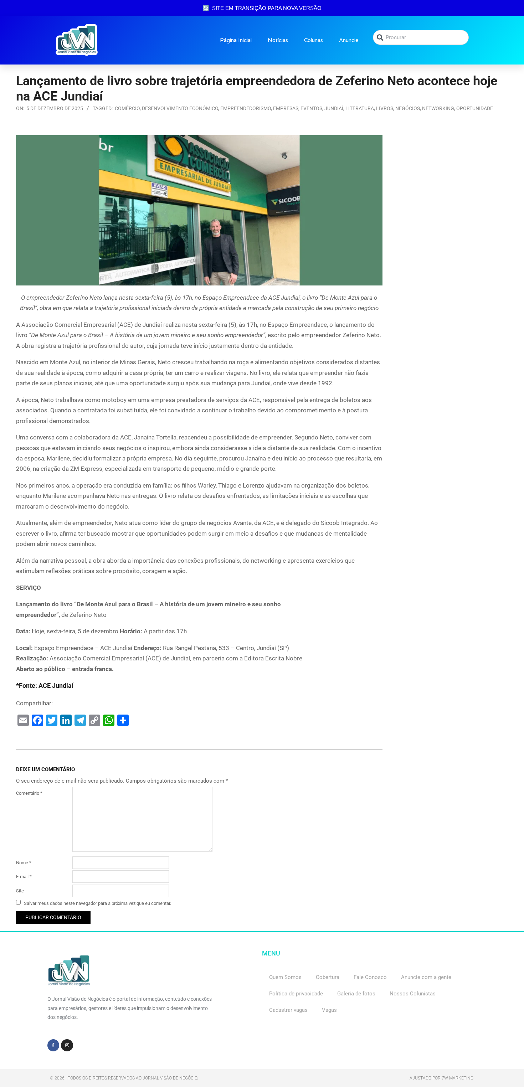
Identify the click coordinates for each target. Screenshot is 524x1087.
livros (384, 108)
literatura (359, 108)
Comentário (29, 793)
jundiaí (333, 108)
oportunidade (474, 108)
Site (20, 890)
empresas (285, 108)
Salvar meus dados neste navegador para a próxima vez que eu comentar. (97, 903)
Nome (23, 862)
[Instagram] (67, 1045)
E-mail (24, 876)
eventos (311, 108)
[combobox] (421, 37)
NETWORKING (438, 108)
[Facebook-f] (53, 1045)
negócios (407, 108)
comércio (127, 108)
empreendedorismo (245, 108)
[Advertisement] (450, 179)
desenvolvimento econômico (180, 108)
